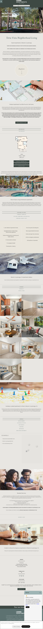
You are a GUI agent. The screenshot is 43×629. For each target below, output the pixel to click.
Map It (15, 5)
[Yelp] (23, 576)
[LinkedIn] (21, 576)
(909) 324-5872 (21, 3)
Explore (21, 69)
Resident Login (21, 517)
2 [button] (41, 30)
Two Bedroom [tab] (21, 131)
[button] (26, 451)
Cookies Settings (16, 626)
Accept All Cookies (26, 626)
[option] (21, 151)
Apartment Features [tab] (21, 212)
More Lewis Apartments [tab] (21, 430)
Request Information (24, 5)
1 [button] (41, 29)
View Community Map (21, 122)
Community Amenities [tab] (21, 214)
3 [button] (41, 31)
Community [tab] (21, 288)
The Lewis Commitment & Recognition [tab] (21, 216)
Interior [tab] (21, 286)
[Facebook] (20, 576)
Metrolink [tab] (21, 428)
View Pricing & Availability (21, 163)
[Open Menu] (1, 1)
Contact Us (21, 589)
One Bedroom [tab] (21, 129)
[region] (21, 625)
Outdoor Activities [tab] (21, 422)
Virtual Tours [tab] (21, 290)
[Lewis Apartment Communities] (21, 1)
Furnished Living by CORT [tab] (21, 218)
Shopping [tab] (21, 426)
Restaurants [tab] (21, 424)
